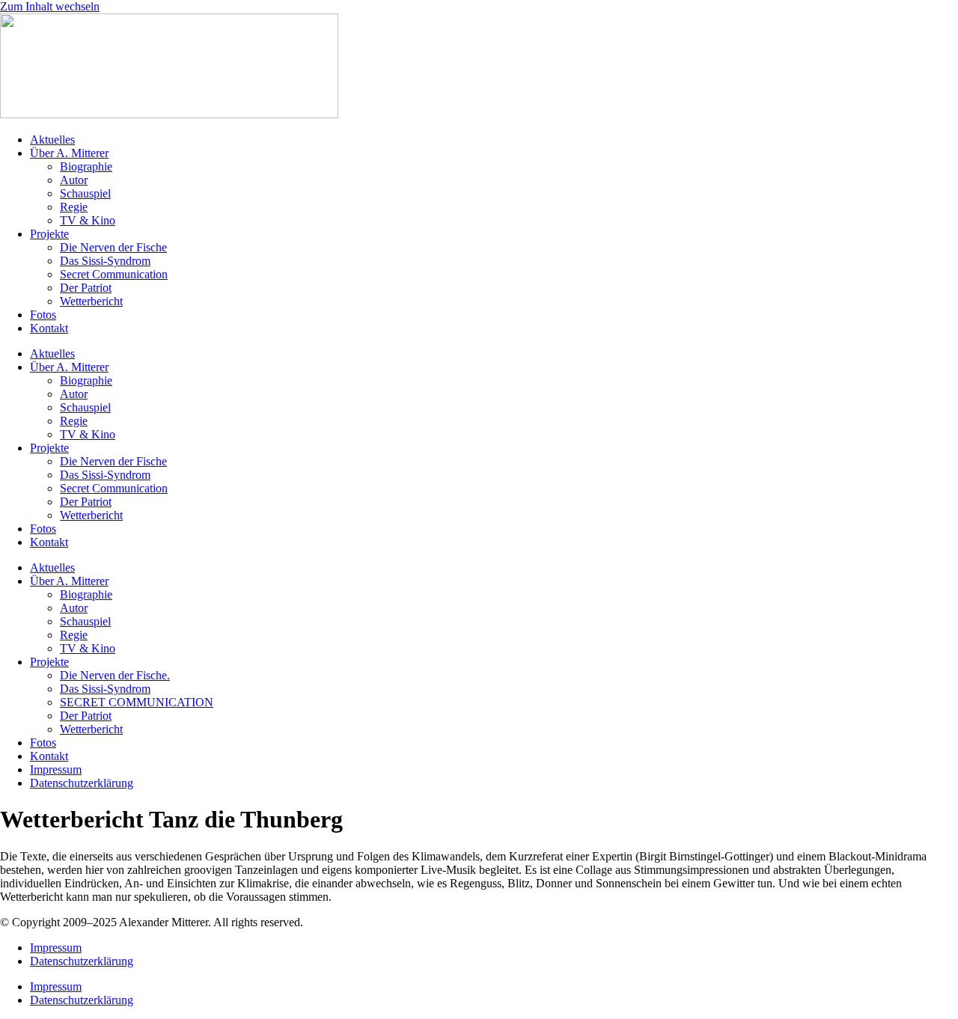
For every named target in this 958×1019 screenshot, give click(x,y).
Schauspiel (85, 193)
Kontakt (49, 328)
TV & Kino (87, 220)
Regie (74, 207)
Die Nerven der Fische (113, 247)
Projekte (49, 233)
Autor (74, 180)
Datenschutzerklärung (81, 783)
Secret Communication (114, 274)
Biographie (86, 166)
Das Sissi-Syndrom (105, 260)
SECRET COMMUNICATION (136, 702)
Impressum (56, 769)
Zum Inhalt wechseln (50, 6)
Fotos (43, 314)
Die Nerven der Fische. (115, 675)
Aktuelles (52, 139)
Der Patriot (86, 287)
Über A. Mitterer (69, 153)
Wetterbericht (91, 301)
